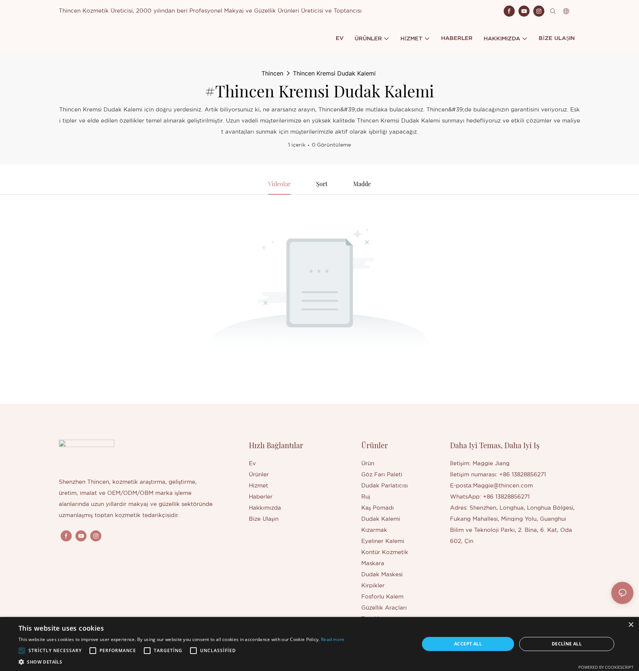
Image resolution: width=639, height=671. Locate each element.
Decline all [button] (567, 644)
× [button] (630, 625)
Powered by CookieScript (605, 667)
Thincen (272, 73)
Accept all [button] (468, 644)
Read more (333, 639)
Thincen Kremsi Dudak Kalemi (334, 73)
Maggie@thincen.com (503, 485)
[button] (21, 650)
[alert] (319, 644)
